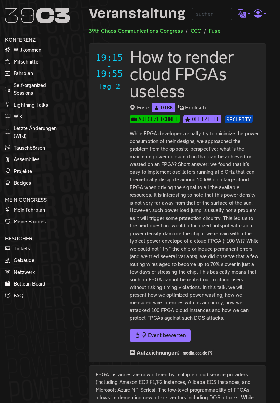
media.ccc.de (195, 353)
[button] (244, 14)
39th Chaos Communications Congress (136, 31)
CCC (196, 31)
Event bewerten (166, 335)
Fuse (215, 31)
